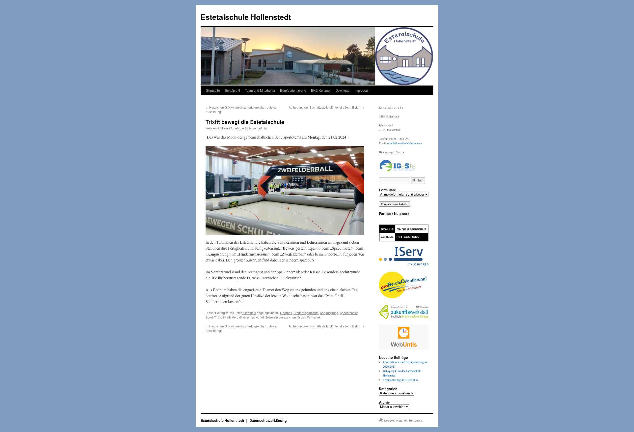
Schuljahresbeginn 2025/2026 (400, 380)
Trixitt (217, 317)
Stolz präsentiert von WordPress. (403, 420)
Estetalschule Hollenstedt (246, 16)
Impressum (362, 90)
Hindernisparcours (305, 313)
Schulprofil (232, 90)
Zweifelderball (232, 317)
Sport (209, 317)
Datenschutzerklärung (268, 420)
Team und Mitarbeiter (260, 90)
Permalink (313, 317)
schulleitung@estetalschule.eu (404, 143)
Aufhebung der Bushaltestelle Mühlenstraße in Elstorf (326, 107)
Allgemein (249, 313)
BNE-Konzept (321, 90)
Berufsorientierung (293, 90)
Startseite (213, 90)
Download (342, 90)
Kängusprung (329, 313)
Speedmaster (349, 313)
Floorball (286, 313)
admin (262, 128)
